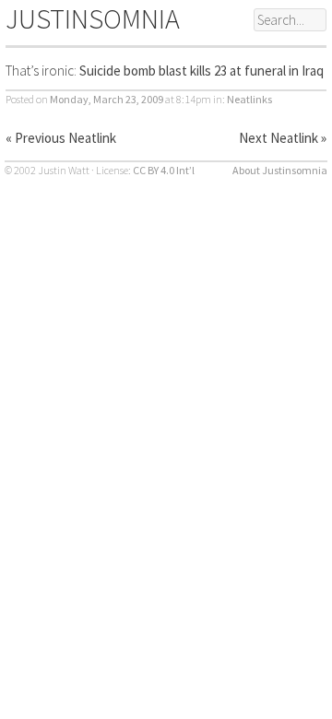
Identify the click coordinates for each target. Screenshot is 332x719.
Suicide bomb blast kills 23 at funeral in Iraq (201, 70)
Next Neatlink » (282, 138)
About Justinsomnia (279, 170)
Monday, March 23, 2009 (106, 99)
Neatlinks (249, 99)
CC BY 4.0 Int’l (164, 170)
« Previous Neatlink (61, 138)
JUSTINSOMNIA (93, 18)
